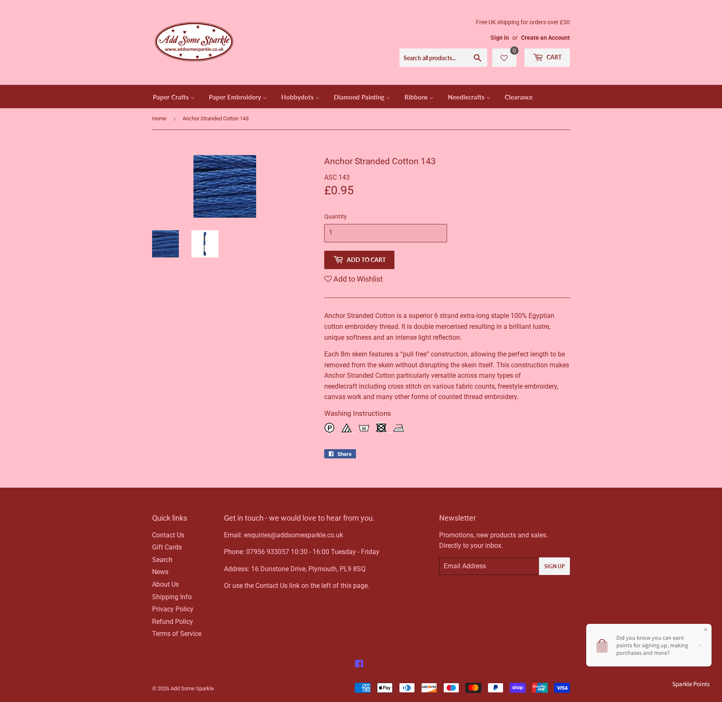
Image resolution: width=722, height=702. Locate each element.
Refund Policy (172, 622)
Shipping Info (172, 597)
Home (159, 118)
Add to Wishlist (357, 279)
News (160, 572)
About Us (165, 584)
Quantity (335, 216)
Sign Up (554, 566)
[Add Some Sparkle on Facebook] (359, 665)
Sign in (500, 37)
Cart (553, 57)
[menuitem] (174, 96)
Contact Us (168, 535)
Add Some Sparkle (192, 688)
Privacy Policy (172, 609)
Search (162, 560)
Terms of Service (176, 634)
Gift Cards (167, 547)
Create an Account (545, 37)
